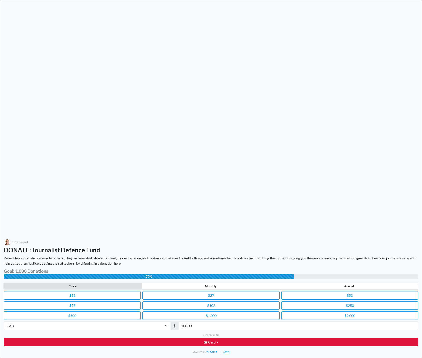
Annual (349, 286)
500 (72, 315)
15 (72, 295)
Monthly (210, 286)
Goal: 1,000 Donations (26, 271)
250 (350, 305)
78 (72, 305)
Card (212, 342)
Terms (226, 352)
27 (211, 295)
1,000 (211, 315)
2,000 (349, 315)
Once (72, 286)
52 (350, 295)
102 (211, 305)
